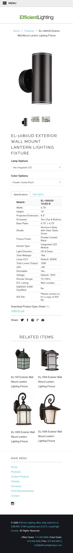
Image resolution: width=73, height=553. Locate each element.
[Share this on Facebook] (26, 320)
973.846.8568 (34, 541)
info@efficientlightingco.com (48, 545)
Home (14, 467)
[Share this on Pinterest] (32, 320)
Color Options (19, 176)
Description (38, 194)
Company (16, 486)
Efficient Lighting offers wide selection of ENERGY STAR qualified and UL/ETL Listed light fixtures (35, 526)
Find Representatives (22, 491)
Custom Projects (20, 476)
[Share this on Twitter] (21, 319)
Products (16, 471)
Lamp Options (19, 161)
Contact (15, 495)
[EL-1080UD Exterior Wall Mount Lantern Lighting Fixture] (36, 79)
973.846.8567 (54, 541)
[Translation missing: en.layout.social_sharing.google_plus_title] (37, 320)
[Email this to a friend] (42, 320)
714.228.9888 (41, 537)
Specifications (21, 194)
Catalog (15, 481)
